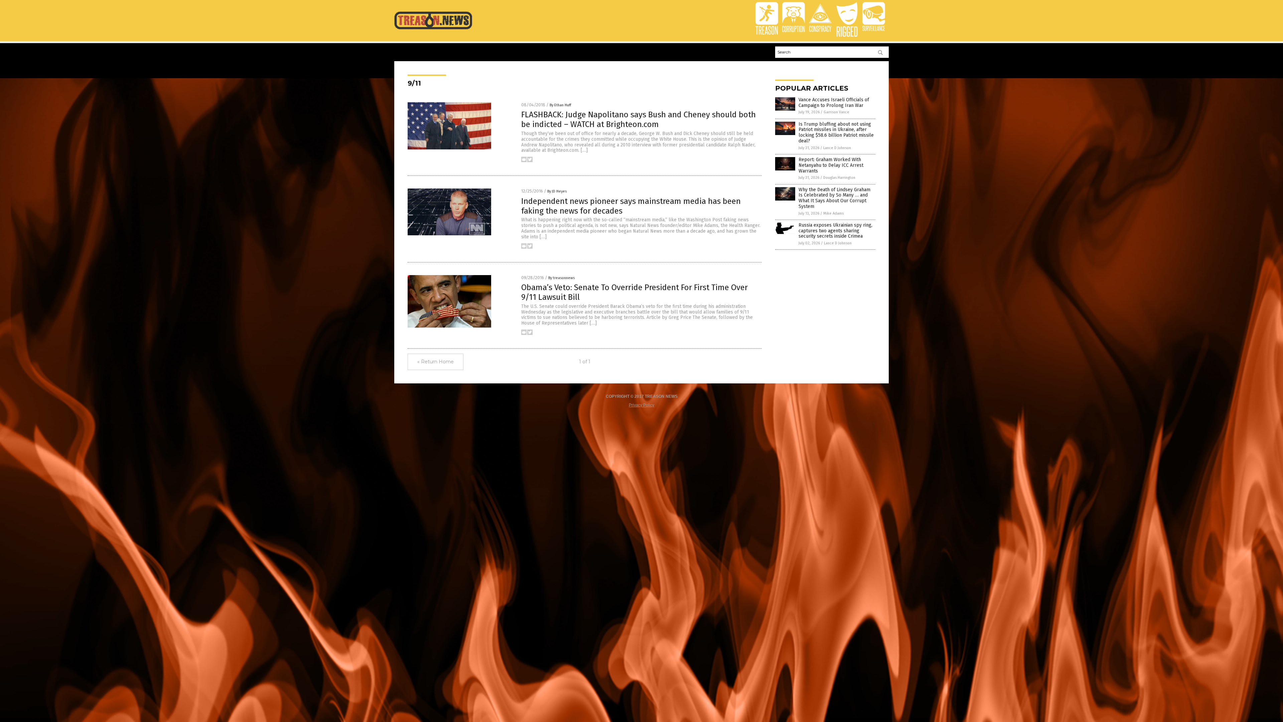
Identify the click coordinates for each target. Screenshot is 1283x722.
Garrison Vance (836, 112)
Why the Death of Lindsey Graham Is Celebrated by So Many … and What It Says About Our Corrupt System (834, 198)
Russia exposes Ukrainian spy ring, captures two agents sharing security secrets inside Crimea (835, 230)
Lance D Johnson (837, 148)
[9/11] (433, 29)
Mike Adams (833, 213)
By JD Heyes (557, 191)
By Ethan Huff (560, 105)
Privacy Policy (641, 405)
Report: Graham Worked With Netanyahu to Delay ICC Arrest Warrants (831, 165)
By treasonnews (561, 278)
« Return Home (435, 362)
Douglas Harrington (839, 177)
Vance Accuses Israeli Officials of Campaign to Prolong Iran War (834, 102)
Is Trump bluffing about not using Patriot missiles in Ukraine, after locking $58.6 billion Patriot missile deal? (836, 132)
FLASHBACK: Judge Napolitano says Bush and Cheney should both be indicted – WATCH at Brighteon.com (638, 119)
